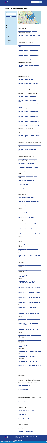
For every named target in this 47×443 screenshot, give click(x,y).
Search (7, 12)
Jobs (20, 436)
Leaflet (34, 23)
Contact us (16, 436)
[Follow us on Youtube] (36, 436)
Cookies (21, 437)
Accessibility (30, 436)
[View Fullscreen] (19, 14)
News (18, 436)
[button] (29, 16)
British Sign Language (17, 437)
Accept (46, 441)
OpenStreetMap (37, 23)
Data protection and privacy (24, 436)
